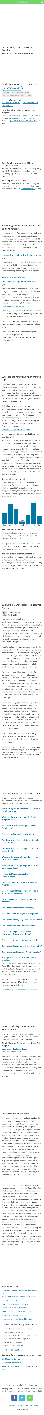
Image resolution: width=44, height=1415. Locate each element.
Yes (26, 1385)
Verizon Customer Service (12, 1363)
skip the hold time (28, 189)
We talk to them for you (11, 103)
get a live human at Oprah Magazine (23, 121)
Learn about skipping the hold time (15, 306)
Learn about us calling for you (13, 277)
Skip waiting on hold (30, 103)
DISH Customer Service (11, 1359)
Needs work (33, 1385)
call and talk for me (26, 543)
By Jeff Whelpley (14, 612)
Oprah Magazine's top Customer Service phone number (20, 1291)
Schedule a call (7, 106)
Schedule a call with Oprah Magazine (16, 430)
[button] (42, 2)
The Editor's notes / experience (14, 1315)
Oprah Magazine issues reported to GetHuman (20, 990)
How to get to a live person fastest (15, 1304)
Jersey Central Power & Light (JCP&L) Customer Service (20, 1367)
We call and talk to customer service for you (19, 1296)
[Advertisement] (22, 143)
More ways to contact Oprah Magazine (17, 1319)
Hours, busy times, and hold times (15, 1308)
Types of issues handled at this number (17, 1311)
